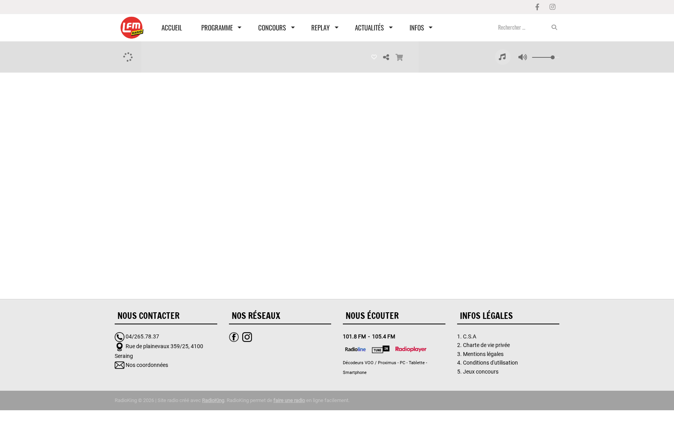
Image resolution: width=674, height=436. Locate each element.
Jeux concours (480, 371)
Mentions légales (483, 354)
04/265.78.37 (142, 336)
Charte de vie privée (486, 345)
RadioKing (213, 400)
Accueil (171, 27)
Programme (217, 27)
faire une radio (289, 400)
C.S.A (469, 336)
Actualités (369, 27)
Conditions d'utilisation (490, 362)
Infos (417, 27)
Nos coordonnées (147, 365)
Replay (320, 27)
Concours (272, 27)
